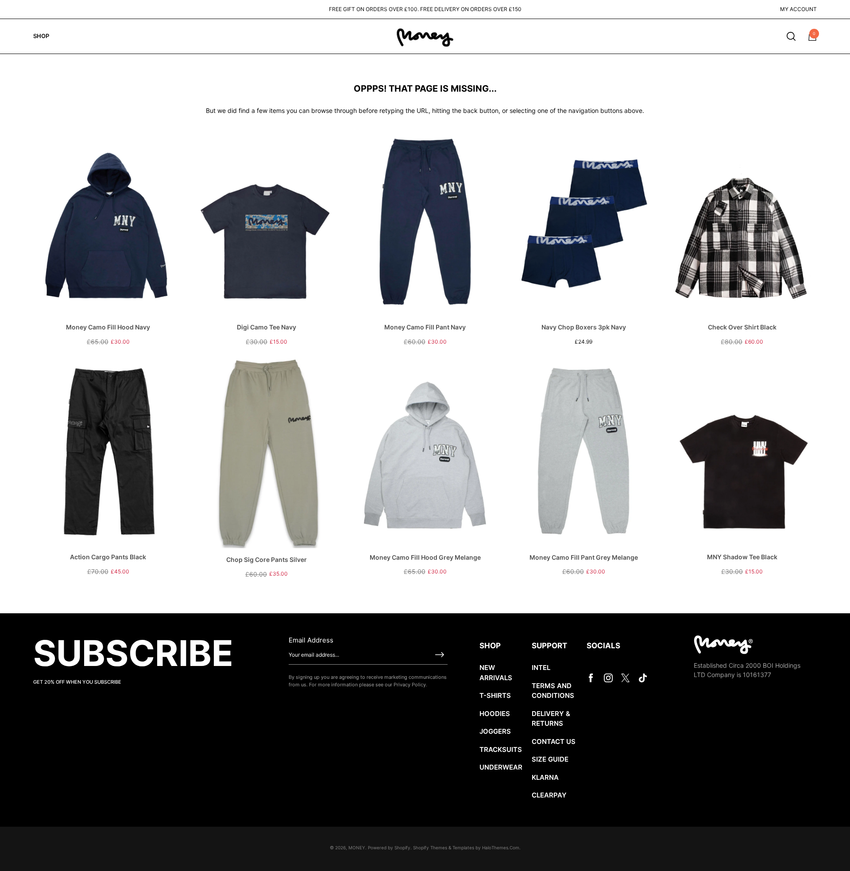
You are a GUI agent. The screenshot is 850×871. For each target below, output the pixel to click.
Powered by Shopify (389, 847)
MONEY (356, 847)
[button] (791, 36)
